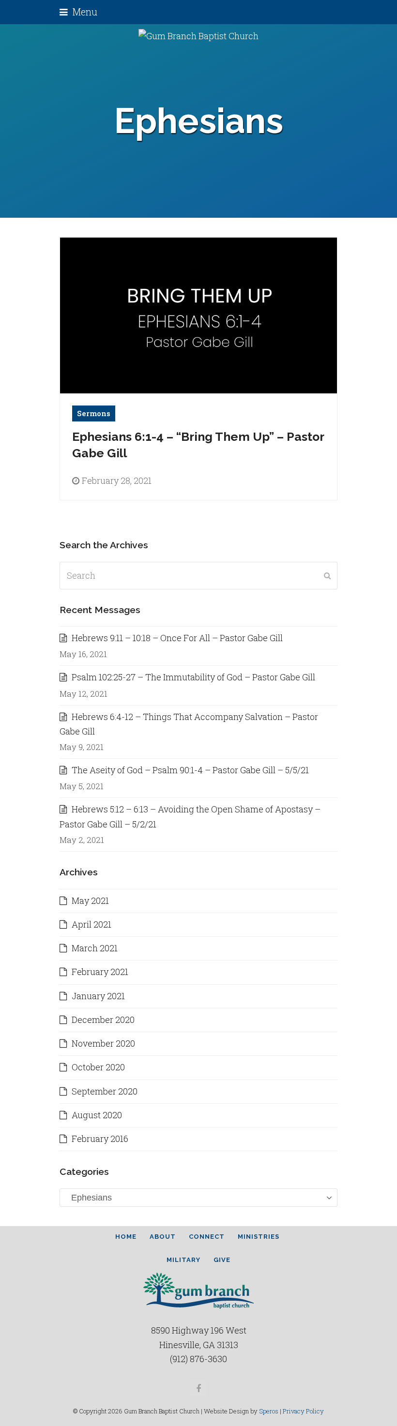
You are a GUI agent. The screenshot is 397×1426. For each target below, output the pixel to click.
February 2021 (100, 971)
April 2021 (91, 924)
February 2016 (100, 1138)
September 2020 (104, 1091)
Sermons (93, 413)
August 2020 (97, 1115)
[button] (78, 12)
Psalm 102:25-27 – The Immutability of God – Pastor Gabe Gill (193, 677)
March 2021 (95, 948)
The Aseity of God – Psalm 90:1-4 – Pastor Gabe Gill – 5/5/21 (190, 770)
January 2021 (98, 996)
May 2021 (90, 900)
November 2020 (103, 1043)
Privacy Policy (303, 1411)
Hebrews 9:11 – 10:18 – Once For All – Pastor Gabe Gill (177, 638)
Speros (268, 1411)
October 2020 (98, 1067)
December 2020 (103, 1019)
